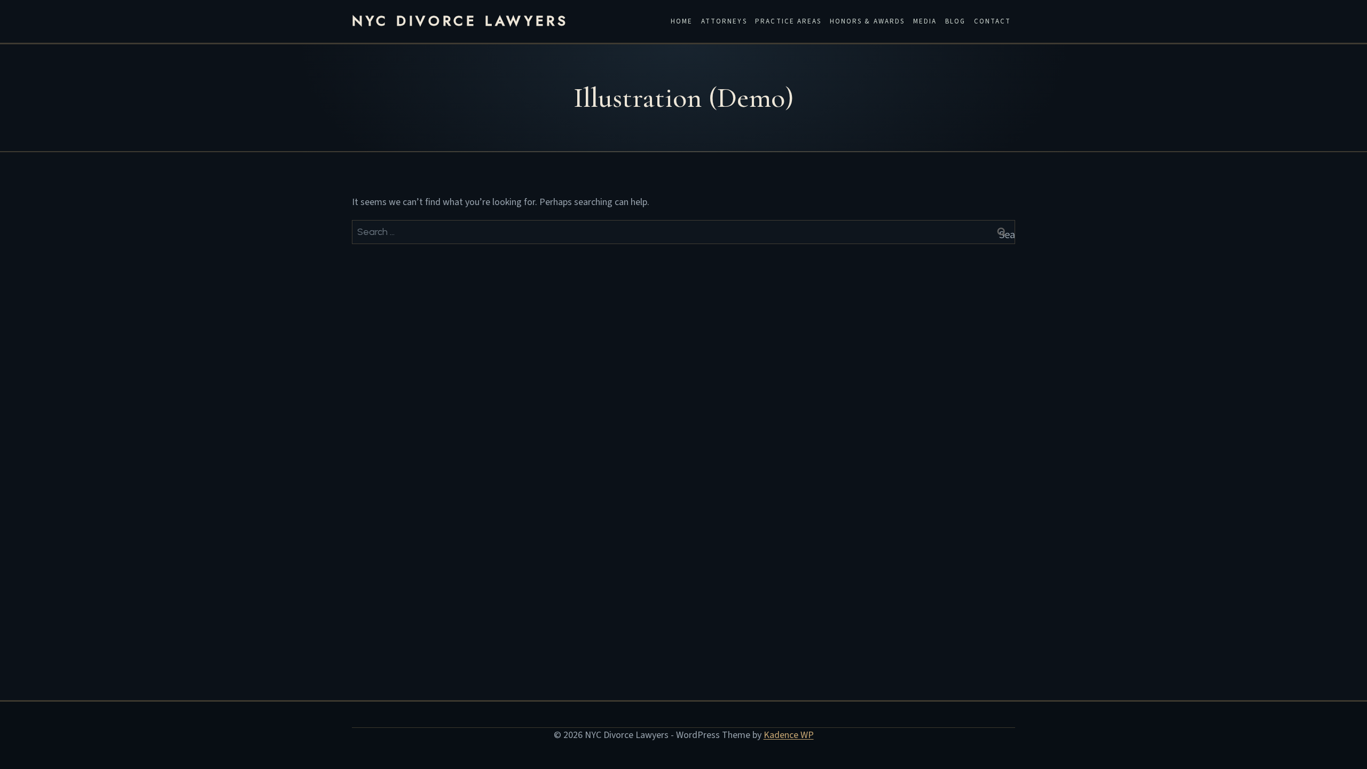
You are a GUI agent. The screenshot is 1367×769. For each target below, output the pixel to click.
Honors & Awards (867, 21)
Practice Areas (788, 21)
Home (682, 21)
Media (925, 21)
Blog (955, 21)
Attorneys (724, 21)
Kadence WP (789, 735)
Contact (992, 21)
